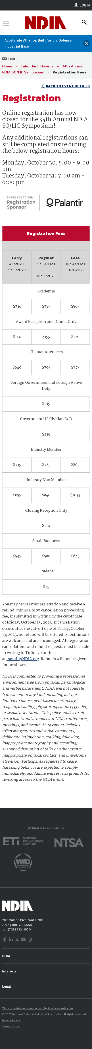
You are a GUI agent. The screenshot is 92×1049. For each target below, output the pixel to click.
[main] (46, 443)
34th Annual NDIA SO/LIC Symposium (43, 69)
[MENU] (6, 22)
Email (13, 59)
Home (7, 66)
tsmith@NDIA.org (22, 659)
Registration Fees (69, 72)
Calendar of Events (37, 66)
